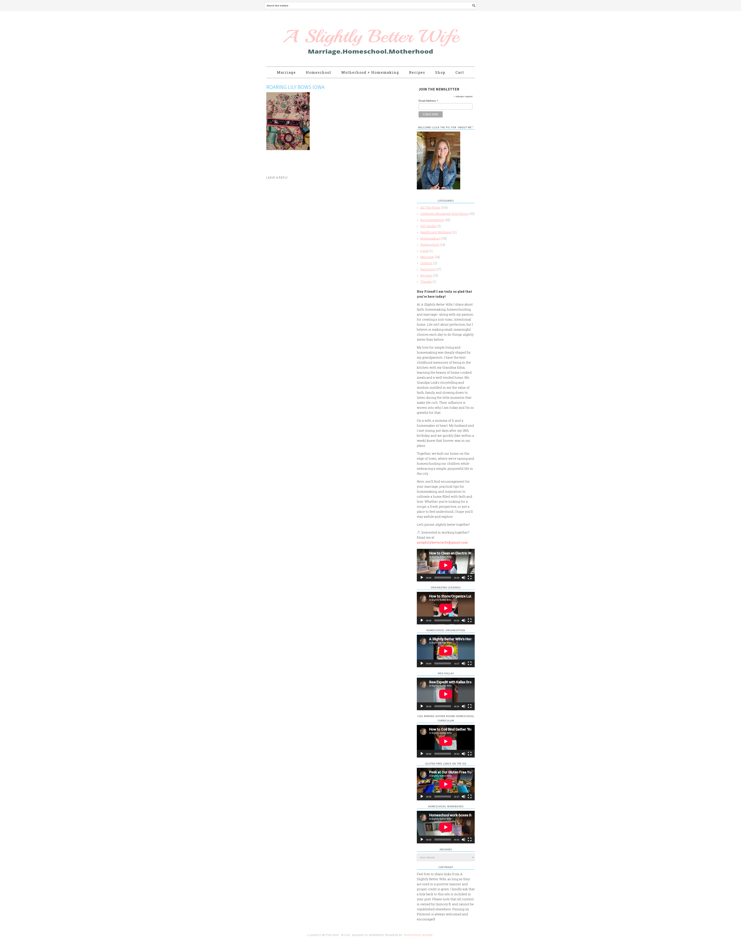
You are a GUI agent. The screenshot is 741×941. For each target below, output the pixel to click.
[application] (446, 565)
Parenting (427, 269)
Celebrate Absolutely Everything (444, 214)
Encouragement (432, 220)
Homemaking (430, 238)
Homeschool (429, 244)
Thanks (426, 282)
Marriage (427, 257)
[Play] (422, 577)
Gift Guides (428, 226)
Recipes (426, 275)
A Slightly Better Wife (348, 39)
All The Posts (430, 207)
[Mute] (463, 577)
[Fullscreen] (470, 577)
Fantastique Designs (418, 935)
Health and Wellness (435, 232)
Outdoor (426, 263)
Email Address (428, 101)
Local (424, 251)
